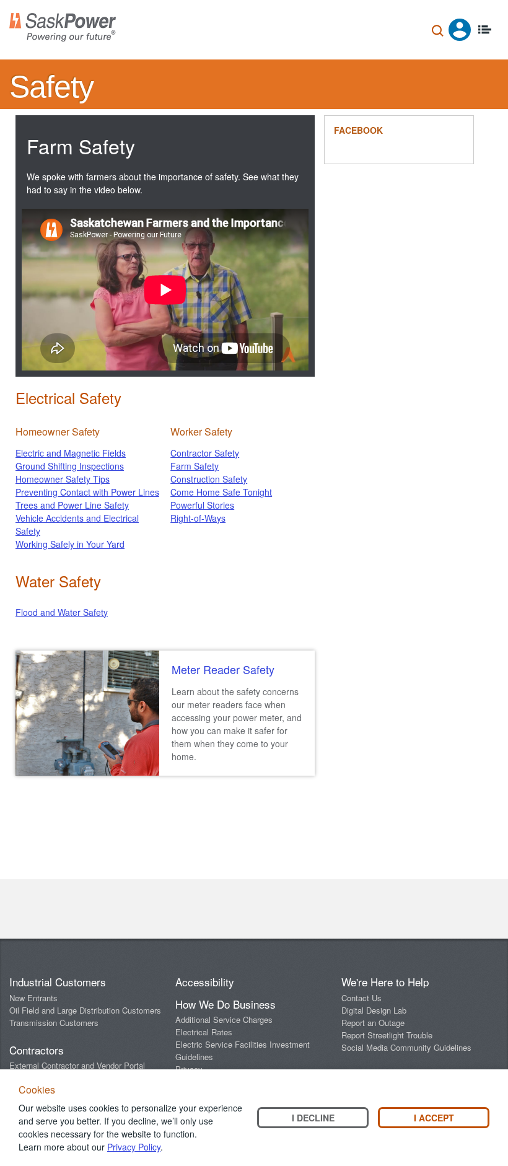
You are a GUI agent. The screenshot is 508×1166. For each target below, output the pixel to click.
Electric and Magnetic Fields (70, 453)
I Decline (313, 1117)
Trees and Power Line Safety (72, 505)
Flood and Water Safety (61, 612)
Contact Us (361, 998)
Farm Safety (194, 466)
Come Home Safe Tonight (221, 492)
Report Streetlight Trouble (386, 1035)
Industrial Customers (57, 981)
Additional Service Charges (224, 1019)
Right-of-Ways (198, 518)
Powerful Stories (202, 505)
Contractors (36, 1050)
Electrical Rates (203, 1032)
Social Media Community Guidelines (406, 1047)
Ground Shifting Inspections (69, 466)
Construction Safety (208, 479)
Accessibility (204, 981)
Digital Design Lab (373, 1010)
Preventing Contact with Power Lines (87, 492)
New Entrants (33, 998)
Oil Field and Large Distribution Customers (85, 1010)
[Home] (62, 27)
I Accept (434, 1117)
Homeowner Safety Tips (62, 479)
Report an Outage (373, 1022)
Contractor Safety (204, 453)
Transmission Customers (54, 1022)
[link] (237, 670)
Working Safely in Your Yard (70, 544)
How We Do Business (225, 1004)
